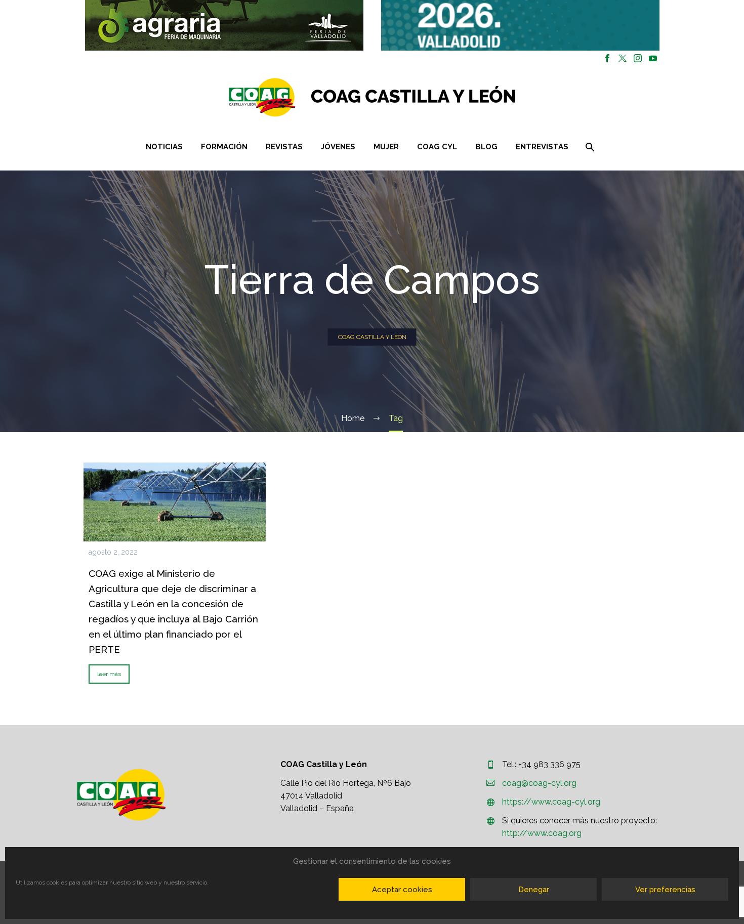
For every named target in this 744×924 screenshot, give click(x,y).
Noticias (164, 146)
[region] (224, 25)
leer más (109, 674)
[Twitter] (622, 58)
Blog (486, 146)
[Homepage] (432, 97)
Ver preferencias (665, 889)
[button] (224, 25)
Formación (224, 146)
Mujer (386, 146)
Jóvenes (338, 146)
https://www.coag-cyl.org (551, 802)
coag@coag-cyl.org (539, 783)
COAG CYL (437, 146)
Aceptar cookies (402, 889)
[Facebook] (607, 58)
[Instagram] (637, 58)
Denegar (533, 889)
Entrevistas (542, 146)
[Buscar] (589, 147)
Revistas (284, 146)
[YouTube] (652, 58)
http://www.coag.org (542, 833)
